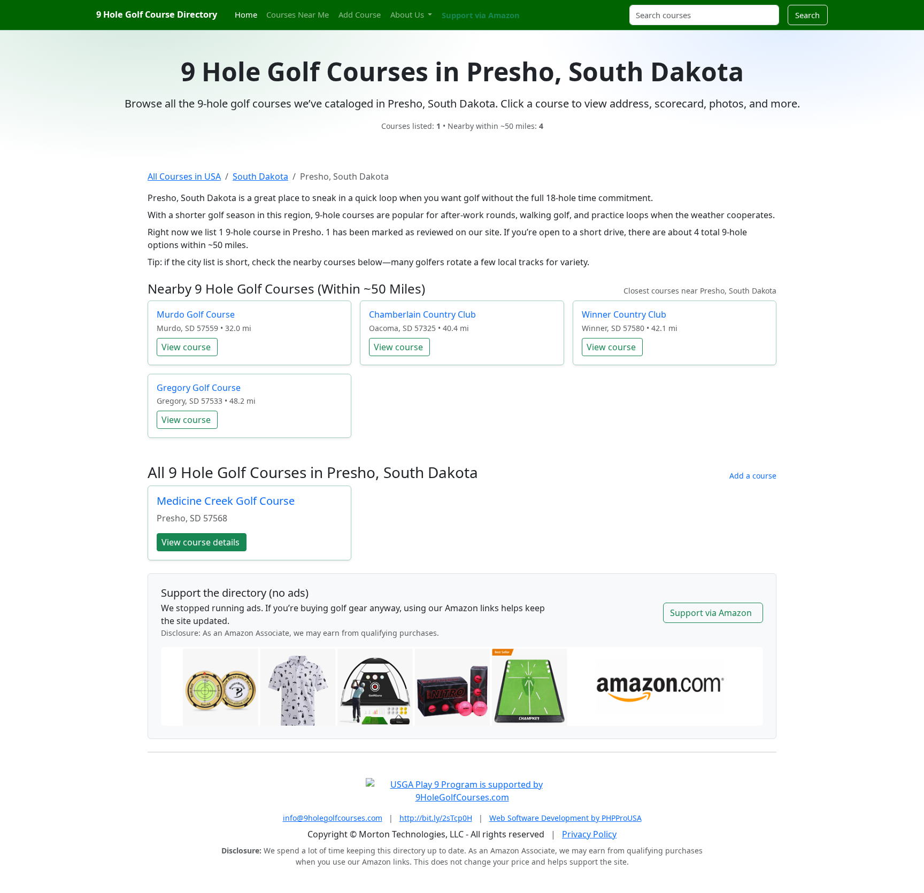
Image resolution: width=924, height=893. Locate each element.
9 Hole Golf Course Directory (156, 14)
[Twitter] (531, 8)
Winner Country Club (624, 314)
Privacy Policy (589, 834)
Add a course (752, 476)
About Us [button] (408, 14)
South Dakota (260, 176)
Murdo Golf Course (196, 314)
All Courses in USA (184, 176)
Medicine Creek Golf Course (226, 501)
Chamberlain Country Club (422, 314)
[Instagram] (540, 8)
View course (186, 347)
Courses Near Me (297, 14)
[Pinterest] (550, 8)
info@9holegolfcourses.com (332, 818)
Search (807, 15)
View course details (200, 542)
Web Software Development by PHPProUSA (565, 818)
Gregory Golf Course (199, 388)
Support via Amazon (481, 15)
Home (246, 14)
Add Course (359, 14)
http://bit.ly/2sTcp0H (435, 818)
